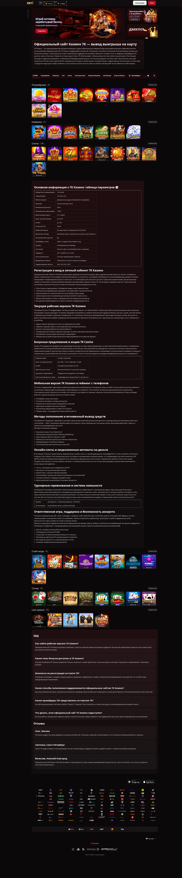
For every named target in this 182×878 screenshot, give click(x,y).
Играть (38, 101)
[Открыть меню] (41, 3)
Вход (152, 3)
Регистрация (139, 3)
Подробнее (41, 31)
